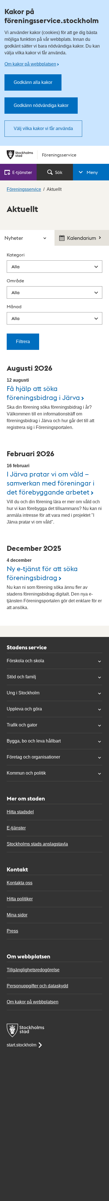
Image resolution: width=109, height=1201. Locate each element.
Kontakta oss (19, 882)
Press (12, 931)
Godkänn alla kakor (33, 82)
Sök (58, 172)
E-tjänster (16, 828)
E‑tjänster (22, 172)
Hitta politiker (20, 898)
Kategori (16, 255)
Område (15, 280)
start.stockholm (21, 1045)
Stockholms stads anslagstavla (37, 844)
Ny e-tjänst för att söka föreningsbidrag (42, 573)
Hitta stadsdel (20, 811)
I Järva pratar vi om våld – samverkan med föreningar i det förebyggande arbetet (50, 482)
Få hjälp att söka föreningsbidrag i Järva (43, 392)
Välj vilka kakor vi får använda (43, 128)
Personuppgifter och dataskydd (37, 985)
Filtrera (23, 341)
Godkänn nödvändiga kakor (41, 105)
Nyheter (13, 237)
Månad (14, 306)
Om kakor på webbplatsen (30, 64)
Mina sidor (17, 915)
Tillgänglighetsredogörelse (33, 969)
